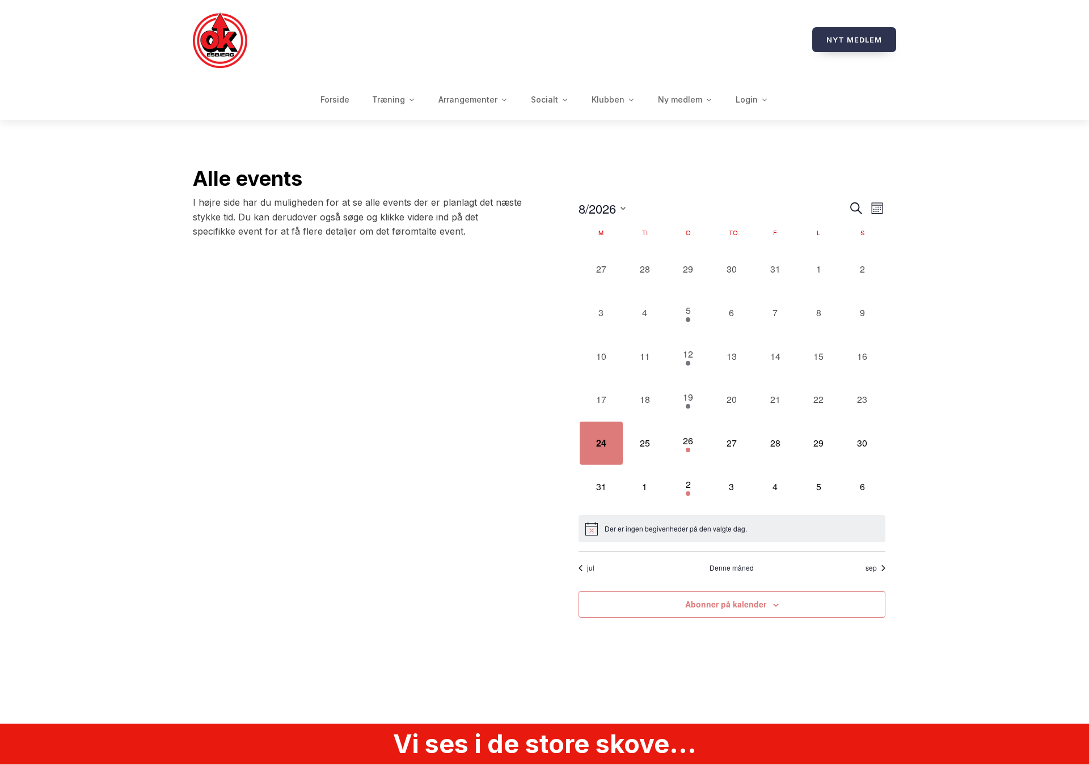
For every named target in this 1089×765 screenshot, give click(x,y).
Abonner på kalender (725, 604)
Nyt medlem (854, 39)
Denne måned (732, 567)
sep (871, 567)
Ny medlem (680, 99)
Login (747, 99)
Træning (388, 99)
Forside (334, 99)
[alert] (732, 528)
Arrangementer (467, 99)
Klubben (608, 99)
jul (590, 567)
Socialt (544, 99)
